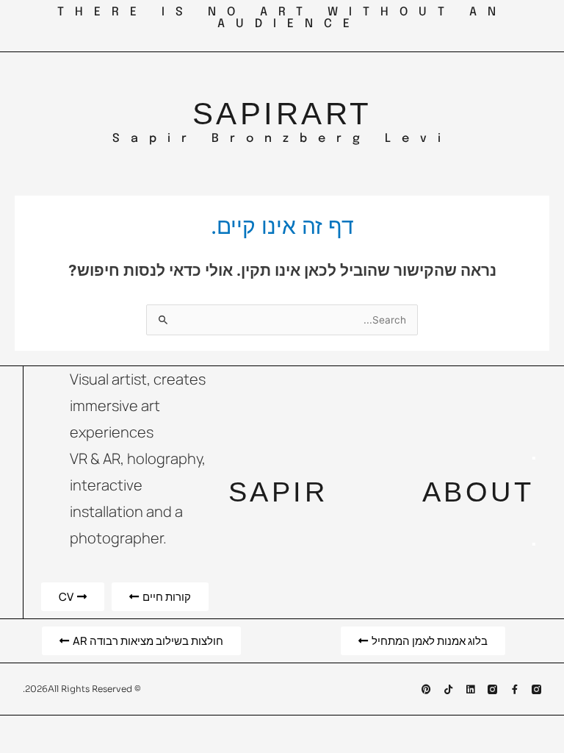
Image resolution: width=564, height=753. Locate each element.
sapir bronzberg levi (282, 138)
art (336, 113)
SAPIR (247, 113)
